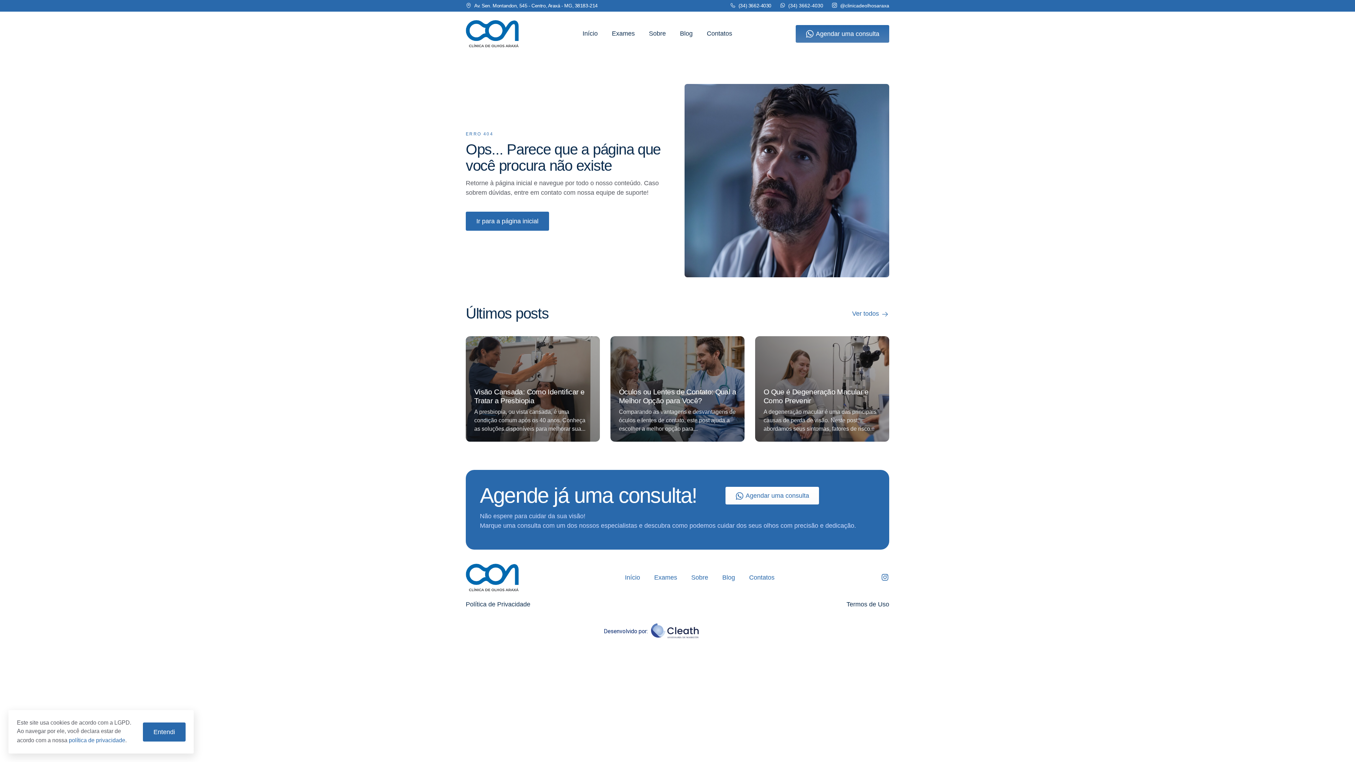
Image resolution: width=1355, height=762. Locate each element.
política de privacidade (97, 740)
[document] (677, 381)
